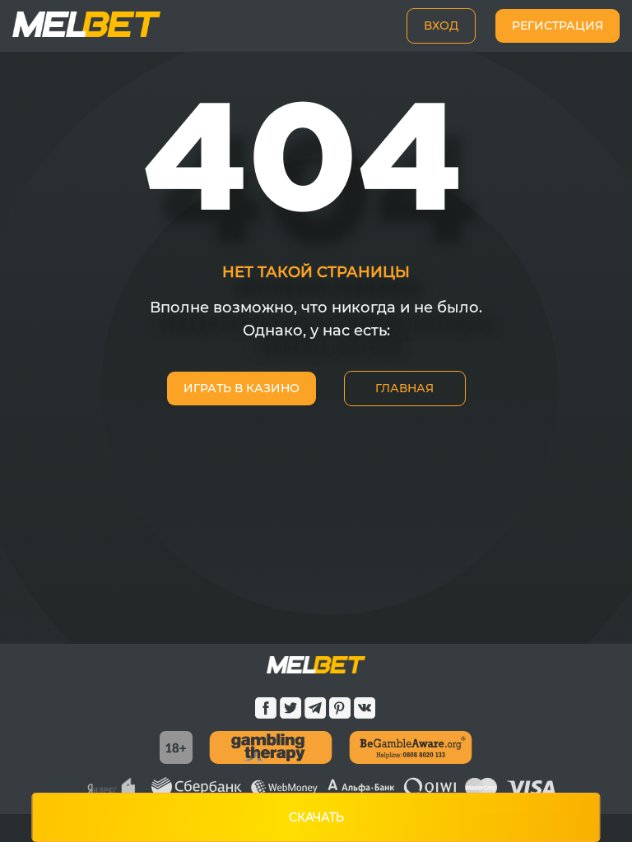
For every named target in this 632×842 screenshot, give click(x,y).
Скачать (316, 817)
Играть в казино (242, 388)
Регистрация (557, 25)
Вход (441, 25)
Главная (404, 388)
